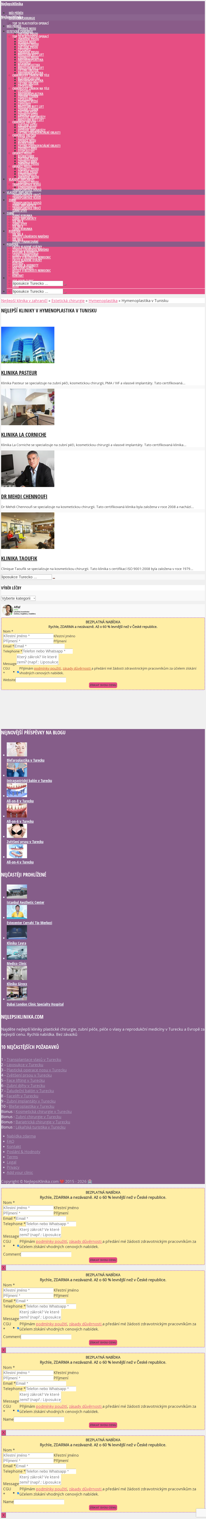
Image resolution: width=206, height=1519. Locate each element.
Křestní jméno (64, 636)
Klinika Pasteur (19, 372)
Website (9, 679)
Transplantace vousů (26, 190)
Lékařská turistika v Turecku (41, 1127)
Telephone (12, 651)
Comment (12, 1254)
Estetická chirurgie (20, 31)
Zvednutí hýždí (28, 114)
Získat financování (25, 241)
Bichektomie (26, 156)
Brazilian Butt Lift (31, 68)
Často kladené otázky (27, 260)
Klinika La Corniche (23, 434)
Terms (12, 1156)
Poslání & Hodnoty (25, 265)
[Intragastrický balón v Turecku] (17, 775)
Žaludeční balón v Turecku (30, 1090)
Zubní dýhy (19, 210)
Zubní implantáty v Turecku (31, 1101)
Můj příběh (14, 26)
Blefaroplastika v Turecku (25, 760)
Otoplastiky (26, 151)
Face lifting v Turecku (26, 1080)
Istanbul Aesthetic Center (25, 902)
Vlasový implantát (20, 192)
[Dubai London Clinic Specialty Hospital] (17, 999)
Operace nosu (27, 28)
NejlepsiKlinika (12, 3)
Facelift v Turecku (22, 1095)
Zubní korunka (22, 229)
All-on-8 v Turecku (20, 800)
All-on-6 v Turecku (20, 821)
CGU (6, 670)
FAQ (10, 1141)
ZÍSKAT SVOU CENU (103, 685)
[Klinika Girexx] (17, 978)
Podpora (12, 244)
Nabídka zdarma (21, 1136)
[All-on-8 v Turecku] (17, 795)
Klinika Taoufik (19, 558)
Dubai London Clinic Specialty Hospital (35, 1004)
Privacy (13, 1167)
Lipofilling (25, 86)
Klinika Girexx (17, 983)
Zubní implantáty (24, 218)
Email (8, 646)
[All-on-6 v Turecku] (17, 816)
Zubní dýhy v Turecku (26, 1085)
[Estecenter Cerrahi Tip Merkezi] (17, 917)
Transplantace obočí (26, 208)
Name (8, 1419)
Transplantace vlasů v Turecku (34, 1059)
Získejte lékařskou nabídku (30, 236)
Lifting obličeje (28, 83)
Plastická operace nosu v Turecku (37, 1069)
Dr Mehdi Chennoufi (24, 496)
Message (10, 663)
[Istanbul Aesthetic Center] (17, 897)
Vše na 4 (17, 234)
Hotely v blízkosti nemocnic (31, 270)
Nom (8, 631)
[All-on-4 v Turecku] (17, 856)
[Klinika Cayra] (17, 937)
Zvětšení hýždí (27, 125)
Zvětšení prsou (28, 34)
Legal (11, 1162)
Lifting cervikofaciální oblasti (39, 132)
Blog (15, 286)
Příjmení (60, 641)
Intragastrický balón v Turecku (29, 780)
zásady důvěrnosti (77, 668)
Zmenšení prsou (28, 164)
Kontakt (18, 275)
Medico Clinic (16, 963)
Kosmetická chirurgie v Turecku (44, 1111)
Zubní (10, 213)
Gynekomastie (27, 187)
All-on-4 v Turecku (20, 862)
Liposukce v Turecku (25, 1064)
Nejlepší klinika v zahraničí (24, 300)
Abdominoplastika (30, 73)
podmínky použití (47, 668)
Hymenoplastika (103, 300)
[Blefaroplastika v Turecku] (17, 755)
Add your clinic (22, 281)
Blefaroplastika (29, 78)
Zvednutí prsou (28, 57)
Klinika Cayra (16, 943)
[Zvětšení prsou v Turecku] (17, 836)
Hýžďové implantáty (32, 130)
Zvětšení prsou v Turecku (25, 841)
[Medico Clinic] (17, 958)
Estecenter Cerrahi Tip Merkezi (29, 922)
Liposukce (24, 62)
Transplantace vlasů (26, 198)
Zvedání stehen (28, 109)
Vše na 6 (17, 239)
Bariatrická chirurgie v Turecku (43, 1121)
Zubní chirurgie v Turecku (38, 1116)
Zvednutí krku (27, 161)
